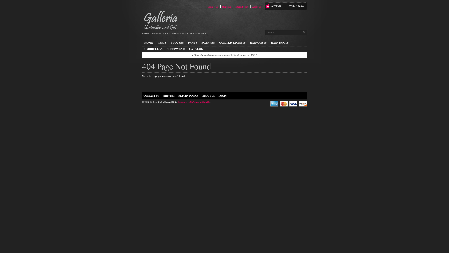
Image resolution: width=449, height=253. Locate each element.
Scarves (208, 42)
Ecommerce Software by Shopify (194, 101)
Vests (161, 42)
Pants (192, 42)
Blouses (177, 42)
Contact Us (212, 6)
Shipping (226, 6)
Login (223, 96)
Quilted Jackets (232, 42)
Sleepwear (176, 49)
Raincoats (258, 42)
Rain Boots (280, 42)
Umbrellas (153, 49)
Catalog (196, 49)
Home (148, 42)
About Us (256, 6)
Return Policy (241, 6)
